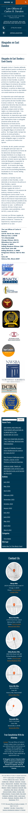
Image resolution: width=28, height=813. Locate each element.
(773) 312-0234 (16, 27)
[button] (26, 807)
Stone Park (10, 785)
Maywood (17, 781)
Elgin (12, 790)
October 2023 (8, 504)
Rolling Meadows (6, 794)
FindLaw (23, 810)
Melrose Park (11, 779)
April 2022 (7, 526)
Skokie (15, 796)
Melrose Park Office (14, 626)
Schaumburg (7, 790)
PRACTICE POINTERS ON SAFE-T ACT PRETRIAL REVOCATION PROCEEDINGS (14, 441)
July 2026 (7, 482)
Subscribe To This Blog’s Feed (12, 546)
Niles (25, 787)
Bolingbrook (15, 787)
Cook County (11, 777)
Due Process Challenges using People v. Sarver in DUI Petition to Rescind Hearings (14, 459)
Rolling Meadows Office (14, 661)
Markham (11, 796)
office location (16, 33)
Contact (5, 742)
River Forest (23, 783)
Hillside (21, 798)
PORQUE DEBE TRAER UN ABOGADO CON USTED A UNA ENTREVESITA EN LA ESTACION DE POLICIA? (14, 469)
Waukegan (10, 798)
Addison (14, 792)
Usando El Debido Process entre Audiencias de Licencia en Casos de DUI (13, 450)
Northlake (22, 785)
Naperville (20, 787)
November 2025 (9, 499)
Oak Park (22, 779)
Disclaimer (6, 808)
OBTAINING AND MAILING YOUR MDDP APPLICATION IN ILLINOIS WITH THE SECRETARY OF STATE (13, 431)
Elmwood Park (9, 783)
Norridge (19, 792)
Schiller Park (17, 785)
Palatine (9, 787)
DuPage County (21, 777)
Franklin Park (5, 781)
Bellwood (11, 781)
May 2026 (7, 486)
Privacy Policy (19, 808)
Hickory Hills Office (14, 695)
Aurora (17, 779)
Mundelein (16, 798)
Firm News (7, 539)
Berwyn (16, 790)
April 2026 (7, 491)
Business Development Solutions (11, 810)
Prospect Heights (15, 794)
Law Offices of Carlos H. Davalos (14, 10)
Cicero (3, 783)
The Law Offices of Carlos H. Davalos (15, 804)
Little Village (21, 790)
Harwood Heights (7, 792)
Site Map (12, 808)
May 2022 (7, 521)
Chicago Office (14, 592)
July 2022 (7, 513)
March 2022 (7, 530)
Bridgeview (5, 796)
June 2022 (7, 517)
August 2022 (8, 508)
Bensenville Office (14, 728)
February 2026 (8, 495)
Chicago (23, 781)
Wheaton (4, 787)
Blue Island (23, 794)
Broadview (16, 783)
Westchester (12, 800)
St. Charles (4, 798)
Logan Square (21, 796)
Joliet (23, 792)
